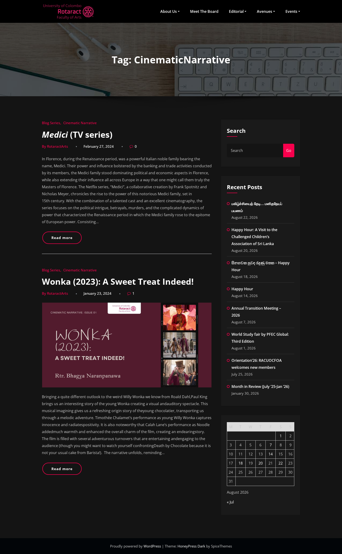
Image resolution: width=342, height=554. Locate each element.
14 (270, 454)
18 (240, 463)
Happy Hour (242, 288)
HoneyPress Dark (191, 546)
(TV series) (77, 134)
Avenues (264, 11)
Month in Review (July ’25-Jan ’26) (260, 386)
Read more (62, 237)
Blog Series (51, 122)
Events (291, 11)
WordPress (153, 546)
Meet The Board (204, 11)
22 (280, 463)
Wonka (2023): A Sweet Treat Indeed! (118, 281)
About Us (168, 11)
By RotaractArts (55, 146)
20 (260, 463)
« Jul (230, 502)
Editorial (236, 11)
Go (288, 150)
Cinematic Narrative (80, 122)
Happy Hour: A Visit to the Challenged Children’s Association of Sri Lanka (254, 236)
